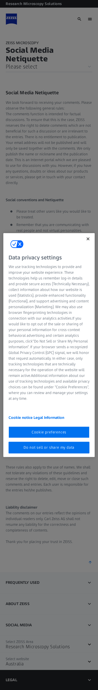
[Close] (88, 238)
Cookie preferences (49, 432)
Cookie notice (21, 417)
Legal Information (49, 417)
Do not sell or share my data (49, 447)
